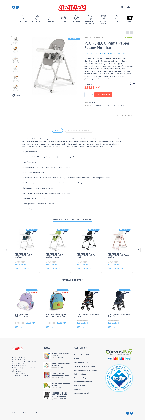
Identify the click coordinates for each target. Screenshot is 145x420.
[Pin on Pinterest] (128, 115)
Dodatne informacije (79, 130)
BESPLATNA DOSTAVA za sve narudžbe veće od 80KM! (104, 54)
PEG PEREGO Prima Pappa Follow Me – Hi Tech (86, 256)
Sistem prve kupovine (83, 382)
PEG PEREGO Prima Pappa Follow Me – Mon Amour (118, 256)
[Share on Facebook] (121, 115)
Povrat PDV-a (79, 385)
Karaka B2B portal (81, 393)
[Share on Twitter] (125, 115)
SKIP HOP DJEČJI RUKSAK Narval (22, 315)
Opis (57, 130)
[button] (24, 268)
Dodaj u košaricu (103, 94)
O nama (77, 359)
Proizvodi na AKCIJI (81, 355)
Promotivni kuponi (81, 378)
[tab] (57, 131)
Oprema (113, 105)
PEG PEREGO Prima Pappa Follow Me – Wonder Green (54, 256)
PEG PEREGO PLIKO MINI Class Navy (119, 315)
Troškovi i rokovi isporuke (84, 366)
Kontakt (77, 389)
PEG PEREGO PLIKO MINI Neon (88, 315)
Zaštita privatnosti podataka (85, 370)
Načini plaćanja (80, 374)
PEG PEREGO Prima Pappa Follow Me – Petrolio (23, 256)
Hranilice (105, 105)
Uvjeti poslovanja (81, 363)
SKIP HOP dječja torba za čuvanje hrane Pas (56, 315)
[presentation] (27, 65)
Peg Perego (98, 37)
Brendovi (88, 37)
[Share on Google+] (131, 115)
